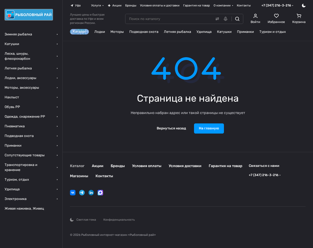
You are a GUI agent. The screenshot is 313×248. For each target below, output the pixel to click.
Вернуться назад (171, 128)
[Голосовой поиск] (226, 19)
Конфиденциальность (119, 219)
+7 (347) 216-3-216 (276, 5)
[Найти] (237, 19)
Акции (97, 166)
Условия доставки (185, 166)
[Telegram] (82, 192)
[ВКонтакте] (72, 192)
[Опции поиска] (216, 19)
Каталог (77, 166)
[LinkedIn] (91, 192)
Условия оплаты (146, 166)
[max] (100, 192)
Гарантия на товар (225, 166)
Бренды (118, 166)
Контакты (104, 176)
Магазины (79, 176)
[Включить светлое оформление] (304, 5)
